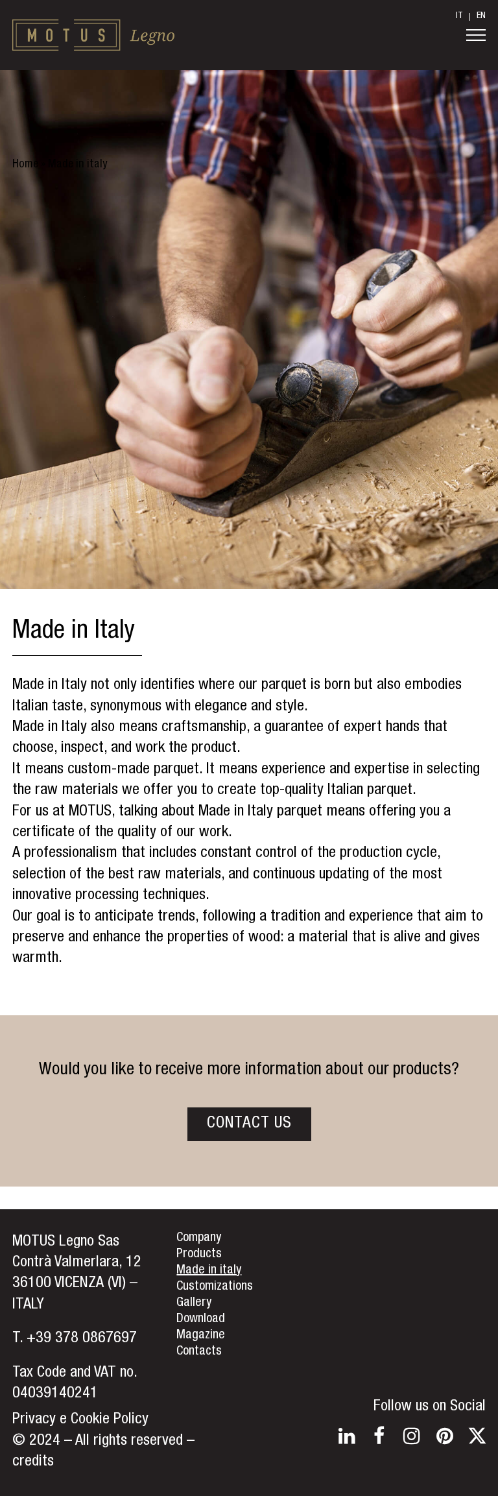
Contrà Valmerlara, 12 (76, 1263)
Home (25, 165)
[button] (476, 35)
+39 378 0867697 (82, 1339)
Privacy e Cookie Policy (80, 1420)
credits (33, 1462)
